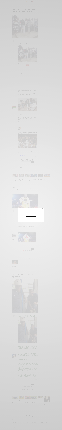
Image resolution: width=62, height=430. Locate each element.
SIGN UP (31, 216)
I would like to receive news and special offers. (31, 218)
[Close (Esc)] (42, 208)
